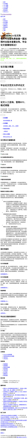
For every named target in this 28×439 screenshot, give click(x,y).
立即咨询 (3, 115)
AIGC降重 (5, 6)
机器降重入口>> (4, 301)
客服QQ (2, 432)
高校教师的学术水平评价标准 (8, 425)
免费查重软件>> (4, 274)
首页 (4, 2)
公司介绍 (5, 370)
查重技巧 (5, 25)
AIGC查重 (5, 5)
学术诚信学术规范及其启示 (7, 423)
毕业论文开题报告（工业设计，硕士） (10, 417)
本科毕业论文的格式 (5, 418)
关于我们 (5, 24)
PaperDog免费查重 (7, 354)
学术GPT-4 (5, 11)
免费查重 (5, 365)
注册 (4, 16)
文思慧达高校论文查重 (8, 356)
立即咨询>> (3, 313)
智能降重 (5, 368)
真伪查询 (5, 10)
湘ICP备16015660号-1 (22, 437)
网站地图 (5, 375)
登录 (2, 16)
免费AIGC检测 (19, 62)
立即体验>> (3, 329)
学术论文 (5, 20)
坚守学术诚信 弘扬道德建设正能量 (9, 426)
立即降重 (3, 81)
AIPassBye (5, 358)
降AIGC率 (13, 62)
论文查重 (5, 3)
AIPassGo (5, 357)
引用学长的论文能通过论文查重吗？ (9, 415)
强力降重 (5, 22)
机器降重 (5, 364)
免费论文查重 (6, 367)
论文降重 (5, 8)
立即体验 (3, 98)
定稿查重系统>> (4, 287)
